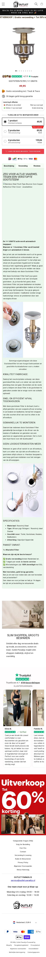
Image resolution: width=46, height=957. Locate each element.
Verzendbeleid (33, 948)
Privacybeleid (35, 945)
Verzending (23, 166)
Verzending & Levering (23, 855)
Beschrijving (9, 166)
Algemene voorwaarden (18, 948)
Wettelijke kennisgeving (17, 952)
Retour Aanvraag (23, 870)
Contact (23, 852)
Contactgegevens (34, 952)
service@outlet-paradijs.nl (23, 880)
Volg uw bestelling (23, 844)
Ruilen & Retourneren (23, 859)
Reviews (37, 166)
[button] (3, 4)
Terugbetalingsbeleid (21, 945)
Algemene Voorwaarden (23, 866)
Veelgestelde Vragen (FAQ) (23, 841)
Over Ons (23, 848)
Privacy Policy (23, 862)
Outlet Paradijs (21, 942)
